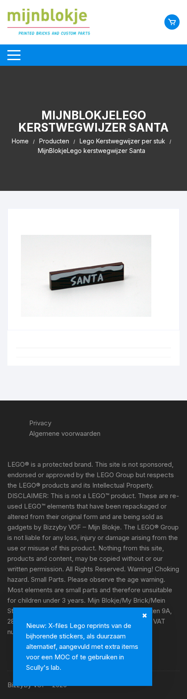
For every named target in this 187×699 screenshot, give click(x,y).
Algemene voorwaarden (64, 433)
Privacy (40, 423)
